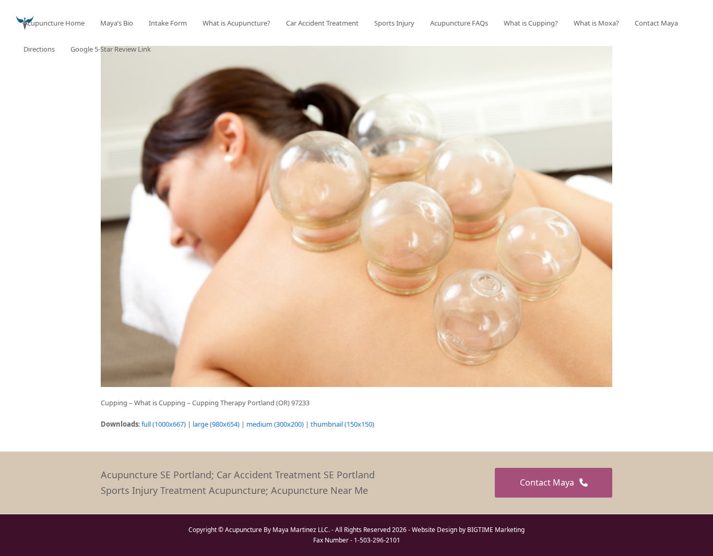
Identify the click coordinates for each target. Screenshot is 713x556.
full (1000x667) (163, 424)
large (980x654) (216, 424)
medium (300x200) (275, 424)
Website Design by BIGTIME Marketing (468, 529)
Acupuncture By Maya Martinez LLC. (277, 529)
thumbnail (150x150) (342, 424)
